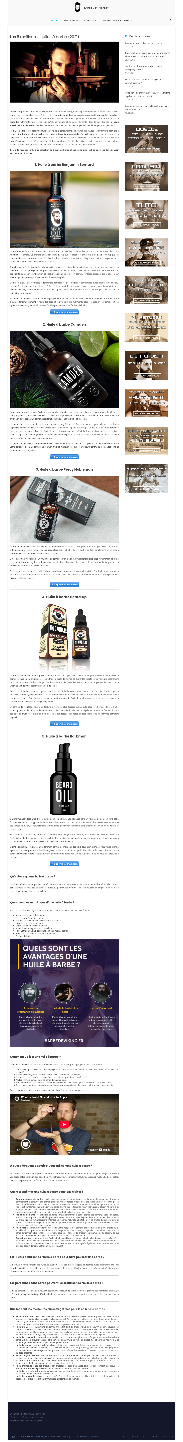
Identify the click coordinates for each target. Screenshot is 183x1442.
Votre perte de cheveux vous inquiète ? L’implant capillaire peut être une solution (147, 94)
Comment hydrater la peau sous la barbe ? (144, 43)
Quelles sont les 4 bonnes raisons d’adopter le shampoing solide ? (146, 68)
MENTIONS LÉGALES (139, 1436)
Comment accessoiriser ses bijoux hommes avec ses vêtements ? (148, 108)
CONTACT (125, 1436)
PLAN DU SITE (154, 1436)
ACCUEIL (54, 20)
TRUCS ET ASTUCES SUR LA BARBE (115, 20)
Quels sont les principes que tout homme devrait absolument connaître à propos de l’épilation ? (147, 55)
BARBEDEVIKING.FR (96, 7)
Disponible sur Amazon (66, 312)
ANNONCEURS (167, 1436)
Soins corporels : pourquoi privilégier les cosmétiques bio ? (143, 81)
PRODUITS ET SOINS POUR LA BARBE (79, 20)
